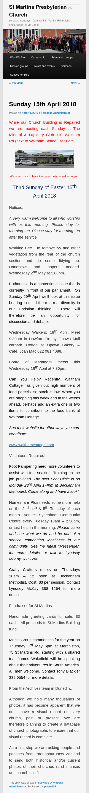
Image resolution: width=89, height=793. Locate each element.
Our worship (38, 57)
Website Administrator (56, 113)
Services (43, 782)
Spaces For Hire (19, 74)
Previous (16, 83)
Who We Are (17, 57)
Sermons (66, 66)
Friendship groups (62, 57)
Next (75, 83)
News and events (44, 66)
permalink (50, 786)
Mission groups (19, 66)
